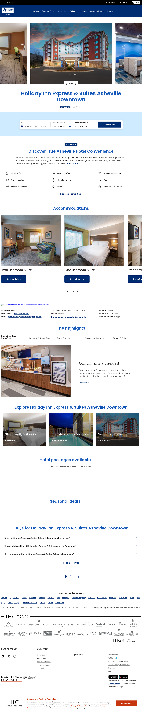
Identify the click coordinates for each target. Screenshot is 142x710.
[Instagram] (15, 656)
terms (104, 704)
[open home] (3, 607)
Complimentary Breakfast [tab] (8, 337)
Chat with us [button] (11, 3)
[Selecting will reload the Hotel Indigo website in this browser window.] (87, 624)
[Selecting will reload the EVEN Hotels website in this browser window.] (35, 633)
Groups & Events (97, 11)
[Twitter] (9, 656)
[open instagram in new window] (70, 577)
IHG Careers (41, 658)
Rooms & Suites (48, 11)
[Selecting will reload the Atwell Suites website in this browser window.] (92, 633)
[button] (136, 2)
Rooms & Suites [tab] (120, 338)
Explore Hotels (78, 655)
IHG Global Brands (44, 662)
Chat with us (41, 668)
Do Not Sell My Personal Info (119, 665)
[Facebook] (3, 656)
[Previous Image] (67, 84)
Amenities (62, 11)
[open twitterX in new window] (77, 577)
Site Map (111, 668)
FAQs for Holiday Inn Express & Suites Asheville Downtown (71, 528)
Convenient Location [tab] (94, 338)
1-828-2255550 (21, 313)
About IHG (41, 655)
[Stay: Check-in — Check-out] (34, 126)
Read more (72, 163)
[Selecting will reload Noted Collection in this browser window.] (100, 624)
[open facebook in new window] (64, 577)
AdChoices (112, 658)
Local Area (82, 11)
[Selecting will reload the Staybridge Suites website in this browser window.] (105, 633)
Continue (126, 703)
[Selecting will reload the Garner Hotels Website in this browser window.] (70, 633)
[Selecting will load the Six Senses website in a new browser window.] (8, 624)
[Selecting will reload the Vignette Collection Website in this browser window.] (59, 624)
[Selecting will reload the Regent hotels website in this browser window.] (21, 624)
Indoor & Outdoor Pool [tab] (39, 338)
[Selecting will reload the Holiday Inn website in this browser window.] (59, 633)
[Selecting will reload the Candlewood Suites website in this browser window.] (132, 633)
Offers (36, 11)
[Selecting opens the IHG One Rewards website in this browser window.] (124, 640)
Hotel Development (44, 665)
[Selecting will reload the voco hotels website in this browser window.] (112, 624)
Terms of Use (113, 655)
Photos (110, 11)
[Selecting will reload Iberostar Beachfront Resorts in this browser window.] (9, 633)
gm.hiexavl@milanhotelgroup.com (24, 316)
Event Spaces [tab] (63, 338)
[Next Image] (75, 84)
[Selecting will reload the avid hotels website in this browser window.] (80, 633)
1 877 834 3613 (29, 678)
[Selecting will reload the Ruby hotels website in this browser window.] (122, 624)
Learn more (84, 382)
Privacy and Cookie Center (118, 661)
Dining (72, 11)
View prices (109, 124)
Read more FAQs (71, 563)
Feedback (112, 671)
